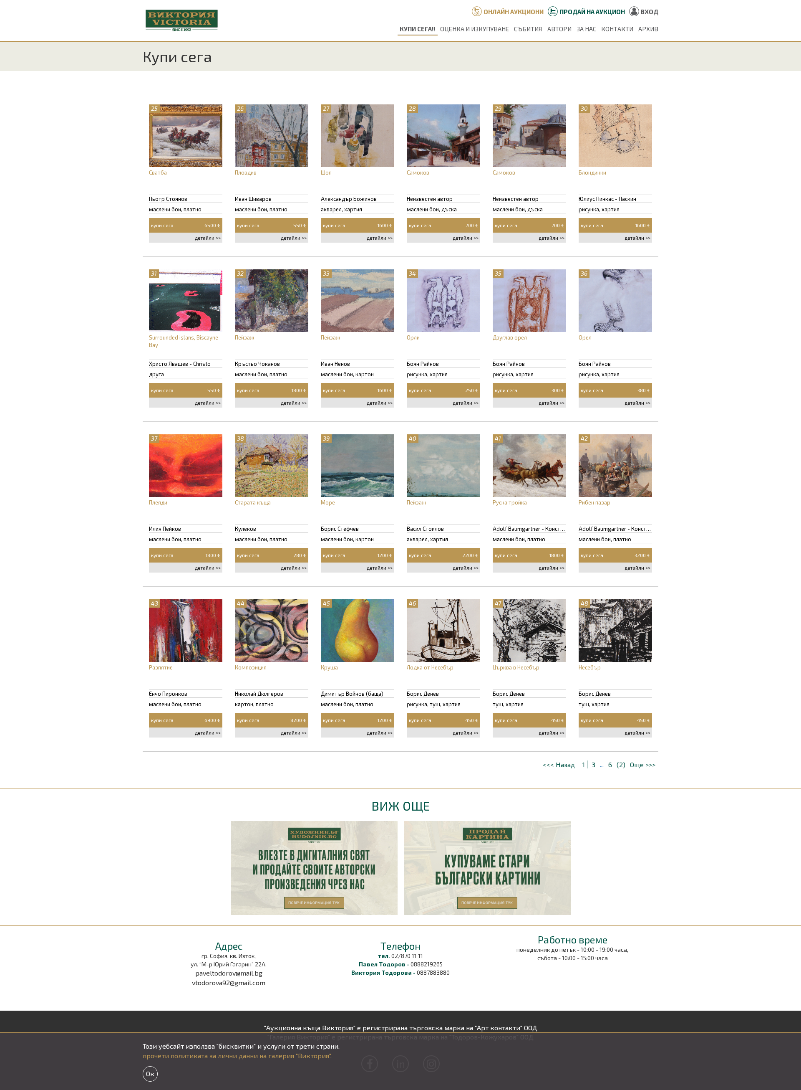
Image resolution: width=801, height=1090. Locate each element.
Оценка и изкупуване (474, 29)
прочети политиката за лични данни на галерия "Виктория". (237, 1056)
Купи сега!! (417, 29)
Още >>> (642, 764)
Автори (559, 29)
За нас (586, 29)
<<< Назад (560, 764)
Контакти (617, 29)
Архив (648, 29)
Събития (528, 29)
